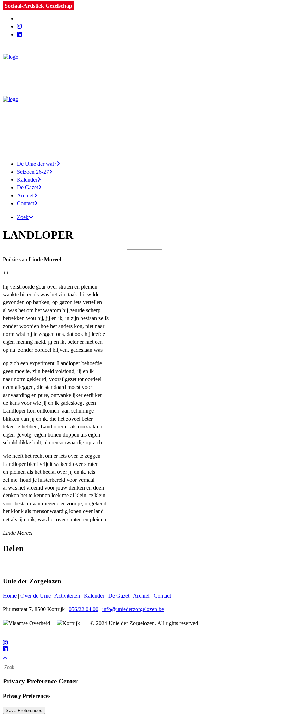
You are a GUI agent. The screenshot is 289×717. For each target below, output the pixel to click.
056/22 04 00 (83, 609)
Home (10, 596)
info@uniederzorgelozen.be (133, 609)
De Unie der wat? (36, 164)
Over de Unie (35, 596)
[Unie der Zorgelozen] (144, 96)
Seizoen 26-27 (33, 172)
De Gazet (27, 187)
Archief (25, 195)
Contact (25, 203)
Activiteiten (67, 596)
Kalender (27, 180)
